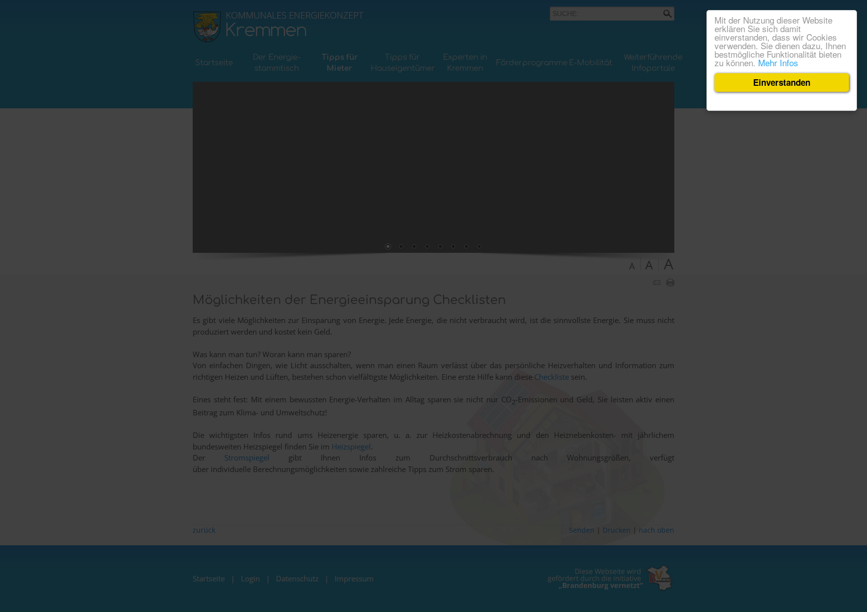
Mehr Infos (778, 62)
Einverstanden (781, 82)
